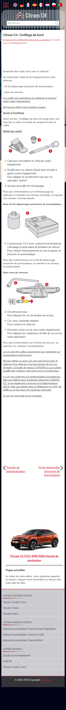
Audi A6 (7, 661)
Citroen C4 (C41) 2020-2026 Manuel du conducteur (26, 39)
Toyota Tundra (11, 607)
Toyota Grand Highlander (16, 655)
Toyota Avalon (10, 613)
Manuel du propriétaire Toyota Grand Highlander (29, 628)
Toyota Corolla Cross (14, 602)
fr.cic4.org (46, 679)
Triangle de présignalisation (15, 469)
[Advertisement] (33, 57)
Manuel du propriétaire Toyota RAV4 (23, 640)
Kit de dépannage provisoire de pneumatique (49, 471)
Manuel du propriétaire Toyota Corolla (23, 634)
